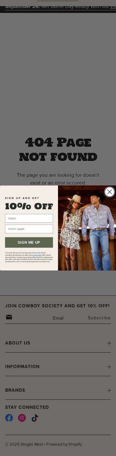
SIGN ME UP (29, 242)
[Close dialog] (109, 192)
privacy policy (37, 255)
